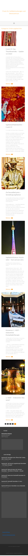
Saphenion (14, 5)
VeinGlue (7, 265)
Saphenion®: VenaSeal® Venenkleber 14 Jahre (11, 481)
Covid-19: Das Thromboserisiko (15, 60)
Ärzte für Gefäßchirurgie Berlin (8, 535)
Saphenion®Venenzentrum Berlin (11, 66)
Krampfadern (10, 339)
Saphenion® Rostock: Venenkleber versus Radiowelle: (13, 485)
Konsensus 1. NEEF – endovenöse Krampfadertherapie (13, 333)
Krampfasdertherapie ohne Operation (14, 199)
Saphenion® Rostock (20, 64)
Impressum (11, 553)
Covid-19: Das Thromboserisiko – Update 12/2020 (15, 51)
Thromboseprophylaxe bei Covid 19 (12, 67)
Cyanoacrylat (14, 404)
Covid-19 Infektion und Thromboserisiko (12, 59)
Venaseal (14, 340)
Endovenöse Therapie (20, 404)
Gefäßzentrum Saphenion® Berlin (15, 61)
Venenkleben (18, 340)
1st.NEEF (9, 404)
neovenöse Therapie (16, 339)
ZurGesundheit (15, 200)
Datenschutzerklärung (18, 553)
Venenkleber (8, 341)
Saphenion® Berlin (13, 64)
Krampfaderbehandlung (13, 406)
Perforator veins (15, 264)
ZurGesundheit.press (9, 201)
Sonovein (20, 264)
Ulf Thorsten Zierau (14, 130)
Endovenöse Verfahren (10, 405)
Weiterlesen (8, 83)
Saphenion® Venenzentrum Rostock (12, 65)
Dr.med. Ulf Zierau (6, 532)
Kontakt (7, 553)
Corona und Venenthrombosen (18, 58)
